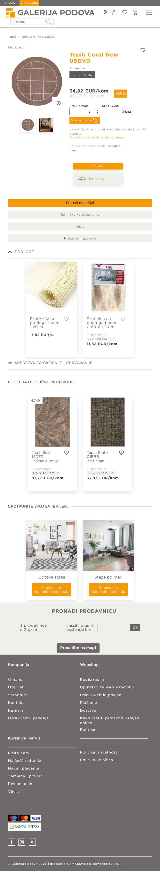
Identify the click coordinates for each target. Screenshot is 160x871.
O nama (16, 679)
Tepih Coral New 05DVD (38, 36)
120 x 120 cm (82, 75)
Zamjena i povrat (25, 776)
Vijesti (14, 791)
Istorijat (16, 687)
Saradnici (17, 695)
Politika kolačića (96, 760)
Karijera (16, 710)
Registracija (92, 679)
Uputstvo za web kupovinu (107, 687)
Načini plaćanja (23, 768)
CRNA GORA (29, 2)
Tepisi (12, 36)
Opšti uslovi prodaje (28, 718)
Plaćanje (88, 703)
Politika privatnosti (99, 752)
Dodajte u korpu (81, 120)
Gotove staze (51, 577)
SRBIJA (10, 2)
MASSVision (81, 863)
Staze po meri (108, 577)
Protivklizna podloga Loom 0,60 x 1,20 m (101, 323)
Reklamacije (20, 784)
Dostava (97, 179)
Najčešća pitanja (24, 761)
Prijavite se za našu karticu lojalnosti (97, 137)
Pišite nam (18, 753)
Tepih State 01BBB (97, 456)
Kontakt (16, 703)
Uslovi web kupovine (100, 695)
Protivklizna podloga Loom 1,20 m (45, 323)
